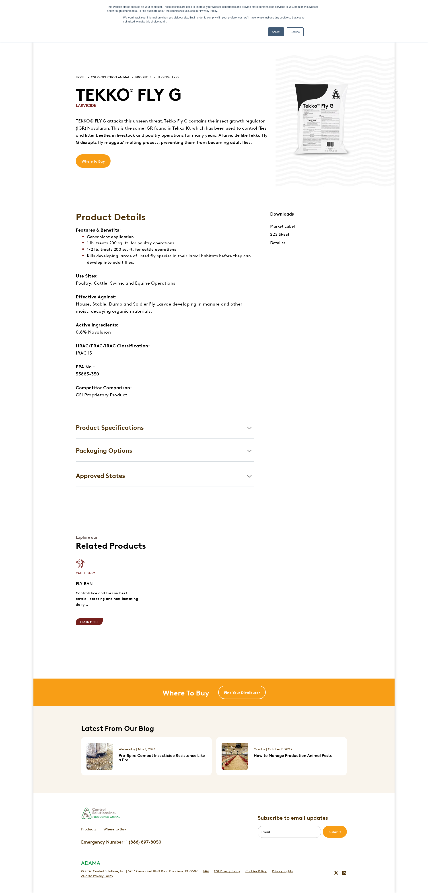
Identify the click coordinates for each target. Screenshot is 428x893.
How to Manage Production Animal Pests (293, 755)
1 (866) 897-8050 (143, 841)
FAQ (206, 871)
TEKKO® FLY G (168, 77)
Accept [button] (276, 32)
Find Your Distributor (242, 692)
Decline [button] (295, 32)
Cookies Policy (256, 871)
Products (143, 77)
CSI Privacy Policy (227, 871)
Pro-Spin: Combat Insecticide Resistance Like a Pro (162, 757)
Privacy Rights (282, 871)
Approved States (100, 475)
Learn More (89, 622)
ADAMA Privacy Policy (97, 875)
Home (80, 77)
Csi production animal (110, 77)
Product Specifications (110, 427)
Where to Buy (93, 161)
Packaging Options (104, 450)
